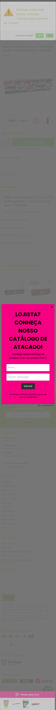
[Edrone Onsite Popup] (28, 355)
